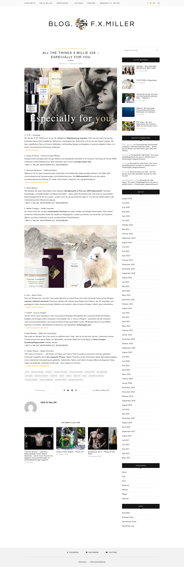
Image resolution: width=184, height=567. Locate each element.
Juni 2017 (126, 445)
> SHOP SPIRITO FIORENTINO (37, 366)
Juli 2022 (125, 282)
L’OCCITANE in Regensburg (146, 80)
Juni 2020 (126, 361)
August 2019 (127, 405)
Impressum (82, 562)
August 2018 (127, 423)
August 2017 (127, 436)
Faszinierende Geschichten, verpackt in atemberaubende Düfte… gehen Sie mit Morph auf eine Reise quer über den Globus (140, 148)
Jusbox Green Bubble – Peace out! (70, 452)
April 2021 (126, 322)
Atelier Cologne (76, 372)
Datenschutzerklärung (97, 562)
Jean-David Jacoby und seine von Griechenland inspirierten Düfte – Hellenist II (147, 96)
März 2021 (126, 326)
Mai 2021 (125, 317)
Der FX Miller (102, 390)
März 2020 (126, 374)
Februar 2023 (127, 260)
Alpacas (49, 372)
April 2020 (126, 370)
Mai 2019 (125, 414)
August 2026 (127, 198)
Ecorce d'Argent (41, 376)
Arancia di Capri (60, 372)
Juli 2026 (125, 203)
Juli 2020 (125, 357)
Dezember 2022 (128, 264)
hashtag (54, 376)
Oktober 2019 (127, 396)
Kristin (124, 163)
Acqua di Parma (37, 372)
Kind (124, 481)
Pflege (82, 48)
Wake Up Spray (60, 379)
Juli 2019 (125, 409)
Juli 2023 (125, 247)
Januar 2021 (127, 335)
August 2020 (127, 352)
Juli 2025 (125, 220)
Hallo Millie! (46, 3)
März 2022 (126, 295)
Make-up (65, 48)
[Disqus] (70, 502)
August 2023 (127, 242)
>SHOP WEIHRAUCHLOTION (36, 182)
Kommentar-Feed (129, 522)
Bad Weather (102, 372)
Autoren (79, 3)
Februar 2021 (127, 330)
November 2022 (128, 269)
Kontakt (91, 3)
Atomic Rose (90, 372)
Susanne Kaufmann (96, 376)
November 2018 (128, 418)
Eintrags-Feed (127, 517)
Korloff (77, 376)
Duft (57, 48)
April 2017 (126, 453)
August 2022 (127, 278)
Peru (84, 376)
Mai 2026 (125, 212)
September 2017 (128, 431)
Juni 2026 (126, 207)
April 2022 (126, 291)
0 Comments (40, 390)
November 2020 (128, 339)
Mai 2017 (125, 449)
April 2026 (126, 216)
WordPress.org (128, 526)
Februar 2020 (127, 379)
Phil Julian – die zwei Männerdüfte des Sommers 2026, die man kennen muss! (146, 124)
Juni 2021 (126, 313)
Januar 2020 (127, 383)
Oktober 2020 (127, 344)
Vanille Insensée (46, 379)
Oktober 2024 (127, 225)
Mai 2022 (125, 286)
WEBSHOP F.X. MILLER (110, 3)
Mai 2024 (125, 229)
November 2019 (128, 392)
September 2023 (128, 238)
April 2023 (126, 256)
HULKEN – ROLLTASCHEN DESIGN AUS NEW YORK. (146, 67)
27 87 (27, 372)
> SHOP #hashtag (31, 150)
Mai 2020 (125, 365)
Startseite (29, 3)
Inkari (68, 376)
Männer (74, 48)
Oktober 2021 (127, 304)
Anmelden (126, 513)
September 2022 (128, 273)
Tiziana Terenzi (31, 379)
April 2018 (126, 427)
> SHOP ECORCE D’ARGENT (36, 328)
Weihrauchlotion (76, 379)
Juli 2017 (125, 440)
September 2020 (128, 348)
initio (62, 376)
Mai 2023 (125, 251)
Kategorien (62, 3)
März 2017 (126, 458)
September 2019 (128, 401)
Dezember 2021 (128, 300)
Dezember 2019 (128, 387)
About (124, 472)
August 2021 (127, 308)
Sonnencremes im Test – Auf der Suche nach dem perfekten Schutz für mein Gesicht (139, 174)
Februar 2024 (127, 234)
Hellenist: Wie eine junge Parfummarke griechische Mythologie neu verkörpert (145, 110)
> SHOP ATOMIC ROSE (33, 307)
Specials (125, 498)
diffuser (28, 376)
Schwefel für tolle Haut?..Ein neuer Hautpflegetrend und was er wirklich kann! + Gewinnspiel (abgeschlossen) (140, 157)
